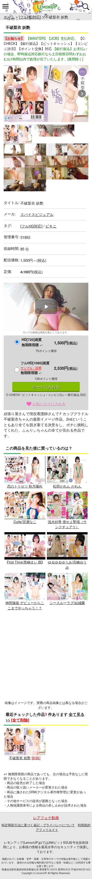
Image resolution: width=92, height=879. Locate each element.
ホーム (9, 16)
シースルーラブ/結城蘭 (67, 602)
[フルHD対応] (30, 16)
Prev (10, 94)
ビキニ (50, 226)
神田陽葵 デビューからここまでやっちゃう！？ (24, 605)
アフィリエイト (47, 829)
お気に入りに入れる (48, 403)
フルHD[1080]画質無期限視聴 (35, 367)
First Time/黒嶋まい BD (25, 562)
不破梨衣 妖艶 (20, 757)
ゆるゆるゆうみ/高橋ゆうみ (67, 565)
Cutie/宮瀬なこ (24, 521)
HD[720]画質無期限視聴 (32, 342)
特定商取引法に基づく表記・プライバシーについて (38, 825)
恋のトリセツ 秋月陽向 (24, 486)
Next (82, 94)
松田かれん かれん (67, 486)
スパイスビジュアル (36, 214)
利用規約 (84, 825)
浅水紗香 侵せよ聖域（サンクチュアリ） (67, 524)
